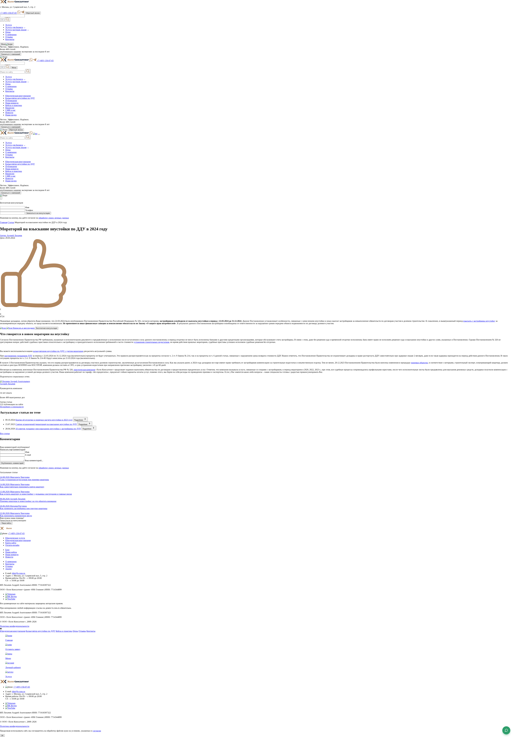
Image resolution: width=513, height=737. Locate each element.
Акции (8, 569)
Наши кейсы (6, 523)
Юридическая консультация (18, 96)
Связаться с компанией (10, 54)
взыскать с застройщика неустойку (479, 321)
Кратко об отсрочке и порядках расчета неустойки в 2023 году (44, 420)
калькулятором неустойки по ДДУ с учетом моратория (58, 351)
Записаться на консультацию (38, 213)
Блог (7, 550)
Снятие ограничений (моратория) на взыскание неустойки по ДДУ (46, 424)
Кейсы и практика (13, 105)
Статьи (11, 222)
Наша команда (11, 103)
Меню (3, 44)
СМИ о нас (10, 110)
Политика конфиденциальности (14, 626)
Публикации (11, 100)
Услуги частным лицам (15, 30)
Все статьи (5, 433)
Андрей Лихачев (7, 384)
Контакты (9, 39)
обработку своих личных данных (54, 218)
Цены (8, 32)
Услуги (8, 25)
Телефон (29, 210)
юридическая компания (84, 369)
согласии (97, 731)
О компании (11, 34)
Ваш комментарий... (34, 460)
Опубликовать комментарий (12, 463)
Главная (3, 222)
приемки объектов (419, 363)
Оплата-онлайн (12, 545)
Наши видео (11, 115)
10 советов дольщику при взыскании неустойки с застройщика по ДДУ (48, 429)
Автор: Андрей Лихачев (11, 235)
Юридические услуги (15, 538)
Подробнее (78, 420)
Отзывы (9, 37)
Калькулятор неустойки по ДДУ (20, 98)
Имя (27, 207)
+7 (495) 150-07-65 (8, 13)
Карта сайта (10, 543)
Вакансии (9, 108)
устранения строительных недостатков (151, 342)
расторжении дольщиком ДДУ (18, 356)
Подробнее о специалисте (12, 407)
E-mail (28, 455)
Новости (9, 112)
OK (2, 736)
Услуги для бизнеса (14, 27)
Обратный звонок (33, 13)
